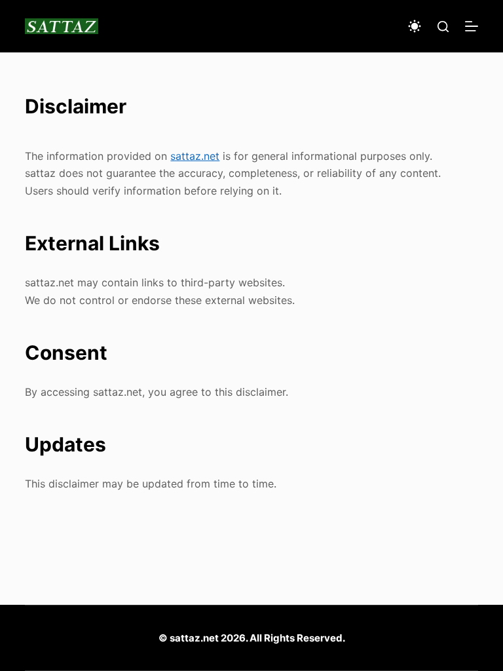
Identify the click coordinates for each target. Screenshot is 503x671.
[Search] (443, 26)
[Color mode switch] (414, 26)
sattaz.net (194, 156)
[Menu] (471, 26)
